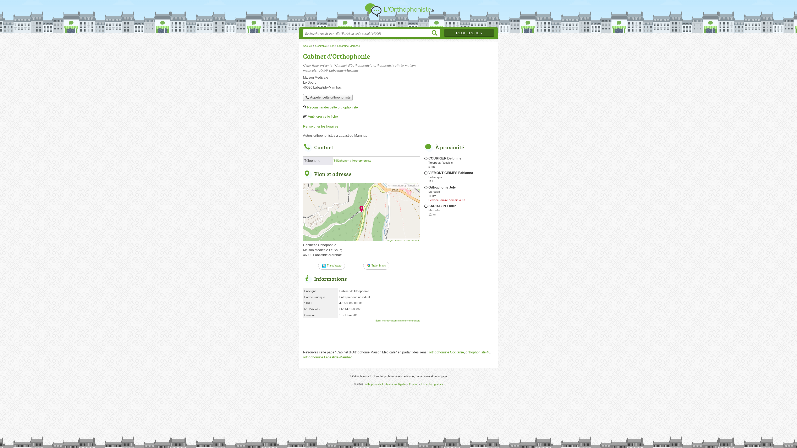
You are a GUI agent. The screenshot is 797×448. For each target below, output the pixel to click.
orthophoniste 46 (478, 352)
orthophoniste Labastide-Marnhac (327, 357)
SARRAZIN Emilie (442, 206)
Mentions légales (396, 384)
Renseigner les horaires (320, 126)
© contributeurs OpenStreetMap (403, 186)
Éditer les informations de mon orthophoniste (397, 320)
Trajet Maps (379, 265)
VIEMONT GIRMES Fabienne (450, 173)
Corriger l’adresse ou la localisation (402, 240)
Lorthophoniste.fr (398, 14)
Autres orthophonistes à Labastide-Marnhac (335, 135)
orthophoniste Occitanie (446, 352)
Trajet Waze (334, 265)
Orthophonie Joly (442, 187)
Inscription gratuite (432, 384)
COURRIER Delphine (444, 158)
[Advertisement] (459, 314)
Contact (413, 384)
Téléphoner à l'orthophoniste (352, 160)
